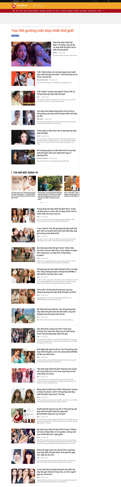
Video (99, 11)
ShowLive (30, 1)
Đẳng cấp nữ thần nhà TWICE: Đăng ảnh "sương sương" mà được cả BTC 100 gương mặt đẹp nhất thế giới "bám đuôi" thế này (57, 391)
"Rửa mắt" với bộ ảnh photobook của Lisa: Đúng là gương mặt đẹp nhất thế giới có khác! (56, 291)
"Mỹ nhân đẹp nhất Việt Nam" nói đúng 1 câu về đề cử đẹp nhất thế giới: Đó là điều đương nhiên (64, 46)
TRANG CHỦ (13, 11)
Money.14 (49, 11)
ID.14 (23, 1)
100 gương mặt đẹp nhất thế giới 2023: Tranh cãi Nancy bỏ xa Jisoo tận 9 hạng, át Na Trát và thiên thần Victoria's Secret (56, 211)
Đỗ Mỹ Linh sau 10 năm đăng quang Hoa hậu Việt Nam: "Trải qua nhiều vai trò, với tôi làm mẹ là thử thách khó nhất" (23, 195)
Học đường (83, 11)
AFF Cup (40, 5)
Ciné (21, 11)
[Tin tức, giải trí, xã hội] (20, 6)
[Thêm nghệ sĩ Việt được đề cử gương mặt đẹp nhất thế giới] (23, 137)
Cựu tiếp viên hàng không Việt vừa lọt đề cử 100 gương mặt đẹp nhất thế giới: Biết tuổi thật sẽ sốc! (57, 113)
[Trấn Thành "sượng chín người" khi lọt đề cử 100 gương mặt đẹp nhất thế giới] (23, 98)
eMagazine (16, 1)
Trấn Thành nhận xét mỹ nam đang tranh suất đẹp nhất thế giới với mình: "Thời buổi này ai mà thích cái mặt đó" (57, 74)
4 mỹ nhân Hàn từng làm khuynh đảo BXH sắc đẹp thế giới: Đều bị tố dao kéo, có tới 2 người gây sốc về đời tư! (56, 471)
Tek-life (76, 11)
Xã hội (64, 11)
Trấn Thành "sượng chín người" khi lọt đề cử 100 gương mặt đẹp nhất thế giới (56, 92)
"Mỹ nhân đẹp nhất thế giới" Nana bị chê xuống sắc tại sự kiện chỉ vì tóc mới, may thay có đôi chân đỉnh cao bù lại (57, 371)
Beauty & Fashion (33, 11)
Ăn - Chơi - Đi (57, 11)
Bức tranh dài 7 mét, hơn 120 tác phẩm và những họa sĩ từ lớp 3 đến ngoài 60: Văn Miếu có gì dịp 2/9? (76, 194)
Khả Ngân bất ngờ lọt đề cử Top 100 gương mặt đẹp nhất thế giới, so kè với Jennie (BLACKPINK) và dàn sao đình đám (57, 351)
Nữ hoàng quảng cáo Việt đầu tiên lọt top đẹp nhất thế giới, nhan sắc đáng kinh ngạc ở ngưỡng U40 (56, 152)
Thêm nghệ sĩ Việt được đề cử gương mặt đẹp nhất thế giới (56, 132)
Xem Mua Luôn (92, 11)
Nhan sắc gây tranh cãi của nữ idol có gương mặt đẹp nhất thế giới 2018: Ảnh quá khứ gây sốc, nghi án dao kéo (56, 452)
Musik (25, 11)
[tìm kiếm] (108, 1)
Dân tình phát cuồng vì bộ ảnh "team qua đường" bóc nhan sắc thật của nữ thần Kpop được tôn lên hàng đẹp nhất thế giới (56, 331)
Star (17, 11)
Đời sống (42, 11)
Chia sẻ (15, 35)
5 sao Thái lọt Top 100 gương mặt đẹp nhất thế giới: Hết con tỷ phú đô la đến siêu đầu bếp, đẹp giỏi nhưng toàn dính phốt (57, 230)
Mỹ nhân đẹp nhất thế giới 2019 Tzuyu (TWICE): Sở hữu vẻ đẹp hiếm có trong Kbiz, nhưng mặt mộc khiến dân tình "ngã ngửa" (57, 431)
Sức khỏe (70, 11)
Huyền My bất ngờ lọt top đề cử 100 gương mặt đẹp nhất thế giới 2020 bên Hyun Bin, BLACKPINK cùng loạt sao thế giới (57, 411)
